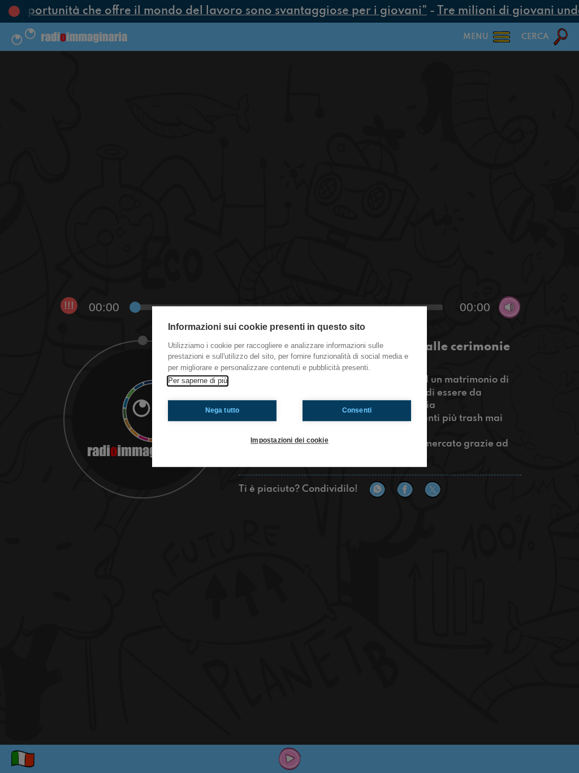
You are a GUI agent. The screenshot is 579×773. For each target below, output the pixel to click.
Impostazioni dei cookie (289, 440)
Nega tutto (222, 410)
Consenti (357, 410)
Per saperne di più (197, 380)
